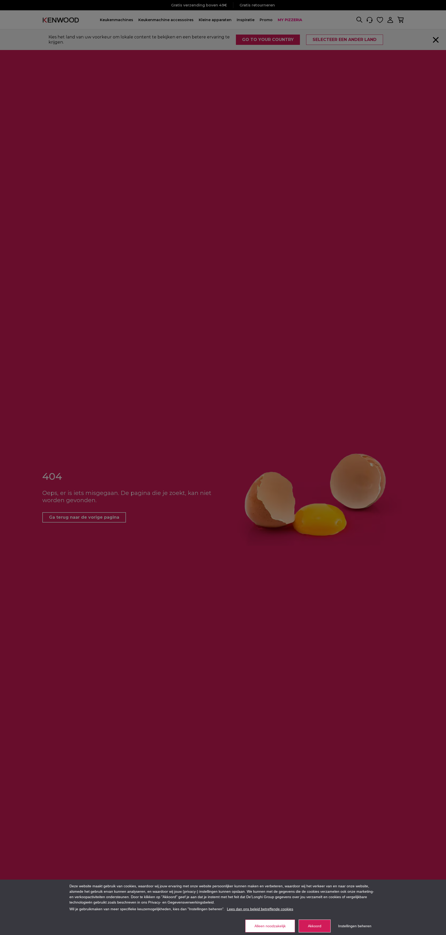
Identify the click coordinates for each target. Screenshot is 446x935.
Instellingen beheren (354, 926)
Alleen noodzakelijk (270, 926)
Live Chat (428, 924)
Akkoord (314, 926)
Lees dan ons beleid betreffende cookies (260, 909)
